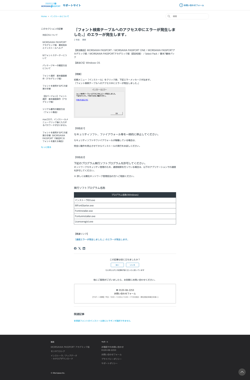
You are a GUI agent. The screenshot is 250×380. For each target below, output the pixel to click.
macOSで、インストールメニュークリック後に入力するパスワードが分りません (55, 122)
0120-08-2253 (126, 290)
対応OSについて (50, 35)
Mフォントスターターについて (55, 56)
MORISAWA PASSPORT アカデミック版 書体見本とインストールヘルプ (55, 45)
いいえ (132, 265)
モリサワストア (58, 351)
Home (44, 16)
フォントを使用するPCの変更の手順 (55, 87)
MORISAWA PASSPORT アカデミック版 (70, 347)
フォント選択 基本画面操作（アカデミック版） (55, 77)
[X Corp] (79, 248)
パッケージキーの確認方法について (55, 66)
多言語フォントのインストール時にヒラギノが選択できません (102, 321)
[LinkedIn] (84, 248)
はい (117, 265)
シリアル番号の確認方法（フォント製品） (54, 110)
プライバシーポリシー (111, 359)
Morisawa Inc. (59, 373)
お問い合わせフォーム (125, 294)
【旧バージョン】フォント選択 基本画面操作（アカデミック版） (55, 99)
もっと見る (46, 147)
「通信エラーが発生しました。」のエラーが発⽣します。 (101, 239)
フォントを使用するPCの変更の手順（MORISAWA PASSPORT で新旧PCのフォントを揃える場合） (55, 137)
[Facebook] (75, 248)
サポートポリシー (109, 363)
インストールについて (59, 16)
